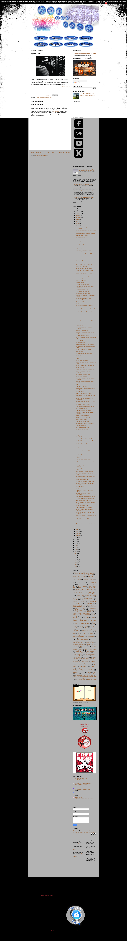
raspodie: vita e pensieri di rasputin (83, 783)
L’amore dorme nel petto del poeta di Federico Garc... (84, 510)
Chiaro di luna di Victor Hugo (82, 415)
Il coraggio (78, 246)
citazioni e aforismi (78, 592)
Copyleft (75, 599)
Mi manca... (78, 355)
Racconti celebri (77, 655)
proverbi (80, 654)
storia (85, 668)
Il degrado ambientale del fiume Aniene (85, 463)
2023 (76, 539)
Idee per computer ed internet (78, 855)
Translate (78, 82)
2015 (76, 555)
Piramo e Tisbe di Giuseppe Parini (83, 393)
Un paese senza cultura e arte (83, 293)
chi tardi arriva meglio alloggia (81, 784)
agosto (77, 219)
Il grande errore (79, 351)
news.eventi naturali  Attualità (81, 572)
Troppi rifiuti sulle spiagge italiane (83, 459)
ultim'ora (77, 673)
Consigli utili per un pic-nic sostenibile (84, 454)
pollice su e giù (91, 651)
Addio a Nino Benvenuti (81, 431)
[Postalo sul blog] (54, 95)
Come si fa (91, 592)
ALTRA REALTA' (79, 788)
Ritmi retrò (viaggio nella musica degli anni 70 (84, 658)
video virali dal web (80, 679)
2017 (76, 551)
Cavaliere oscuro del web (87, 93)
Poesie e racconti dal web (90, 649)
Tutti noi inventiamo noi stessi (82, 479)
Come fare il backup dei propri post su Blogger (84, 190)
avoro (90, 586)
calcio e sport (79, 589)
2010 (76, 564)
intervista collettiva (84, 626)
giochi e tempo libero (85, 619)
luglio (77, 221)
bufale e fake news (83, 587)
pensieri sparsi (90, 644)
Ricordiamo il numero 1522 (82, 443)
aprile (77, 529)
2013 (76, 559)
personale (94, 646)
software (94, 666)
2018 (76, 549)
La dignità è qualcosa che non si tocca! (85, 344)
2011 (76, 562)
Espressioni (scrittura (77, 613)
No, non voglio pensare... (81, 376)
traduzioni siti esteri (78, 672)
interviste (92, 626)
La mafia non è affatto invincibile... (83, 500)
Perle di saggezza (43, 97)
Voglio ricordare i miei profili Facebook (84, 471)
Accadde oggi (81, 576)
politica (78, 651)
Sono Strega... (79, 241)
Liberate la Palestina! (80, 301)
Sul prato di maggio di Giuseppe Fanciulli (85, 233)
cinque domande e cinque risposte (88, 590)
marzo (77, 531)
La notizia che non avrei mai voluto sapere (83, 177)
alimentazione (76, 578)
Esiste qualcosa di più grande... (83, 427)
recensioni (77, 657)
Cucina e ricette (77, 605)
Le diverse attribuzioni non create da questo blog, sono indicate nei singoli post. (84, 832)
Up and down (93, 673)
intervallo (75, 626)
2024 (76, 537)
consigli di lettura (90, 596)
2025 (76, 210)
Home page (50, 152)
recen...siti (93, 655)
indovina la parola (85, 623)
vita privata (77, 680)
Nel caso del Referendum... (82, 330)
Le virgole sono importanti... (82, 429)
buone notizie (92, 587)
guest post (93, 620)
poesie (83, 647)
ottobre (77, 215)
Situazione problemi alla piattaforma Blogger (84, 197)
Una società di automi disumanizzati (84, 353)
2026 (76, 208)
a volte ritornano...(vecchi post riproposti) (83, 574)
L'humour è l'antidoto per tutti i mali (84, 264)
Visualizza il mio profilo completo (87, 95)
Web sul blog (76, 830)
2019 (76, 547)
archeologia (87, 581)
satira (76, 660)
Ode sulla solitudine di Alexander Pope (84, 438)
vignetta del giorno (91, 679)
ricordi (94, 657)
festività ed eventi (77, 614)
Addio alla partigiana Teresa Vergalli (84, 507)
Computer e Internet (90, 594)
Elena (79, 843)
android (79, 579)
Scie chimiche (85, 661)
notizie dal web (90, 642)
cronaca (89, 603)
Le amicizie (78, 257)
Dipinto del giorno (80, 282)
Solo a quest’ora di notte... (82, 386)
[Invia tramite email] (53, 95)
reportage (86, 657)
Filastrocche (87, 614)
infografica (94, 623)
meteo (91, 633)
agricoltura (90, 576)
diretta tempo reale (92, 608)
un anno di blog (85, 673)
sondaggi (78, 668)
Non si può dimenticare (79, 794)
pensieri (83, 644)
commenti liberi (77, 594)
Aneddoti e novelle (89, 579)
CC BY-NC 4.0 (87, 834)
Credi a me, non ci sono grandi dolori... (85, 369)
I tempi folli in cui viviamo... (82, 419)
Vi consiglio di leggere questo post (84, 675)
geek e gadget (76, 619)
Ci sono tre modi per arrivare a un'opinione (85, 496)
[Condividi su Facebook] (57, 95)
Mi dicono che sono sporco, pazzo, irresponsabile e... (84, 299)
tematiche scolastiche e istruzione (82, 670)
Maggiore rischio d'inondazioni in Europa (85, 461)
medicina (83, 633)
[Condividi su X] (55, 95)
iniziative (90, 625)
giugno (77, 223)
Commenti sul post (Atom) (41, 155)
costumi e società (78, 601)
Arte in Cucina (78, 797)
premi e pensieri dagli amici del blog (83, 652)
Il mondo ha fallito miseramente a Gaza (85, 423)
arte (95, 581)
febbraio (78, 533)
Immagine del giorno (80, 622)
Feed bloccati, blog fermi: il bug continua (84, 53)
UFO (95, 672)
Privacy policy (51, 930)
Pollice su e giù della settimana (83, 374)
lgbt (74, 633)
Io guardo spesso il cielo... (82, 315)
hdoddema (66, 930)
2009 (76, 566)
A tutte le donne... (80, 445)
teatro (92, 668)
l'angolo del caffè (80, 629)
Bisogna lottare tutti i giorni (82, 360)
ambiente (93, 578)
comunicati (79, 596)
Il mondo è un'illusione (81, 280)
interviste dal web (77, 627)
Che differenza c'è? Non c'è (82, 433)
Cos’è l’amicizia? (79, 340)
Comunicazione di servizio (82, 317)
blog (74, 587)
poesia (76, 647)
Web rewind (83, 680)
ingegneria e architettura (80, 625)
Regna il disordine (80, 367)
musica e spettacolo (78, 636)
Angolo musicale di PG (77, 581)
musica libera (91, 636)
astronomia (81, 583)
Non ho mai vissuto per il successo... (84, 527)
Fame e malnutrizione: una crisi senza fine (85, 278)
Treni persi (78, 259)
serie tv (89, 664)
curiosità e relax (92, 606)
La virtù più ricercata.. (81, 342)
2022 (76, 541)
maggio (78, 225)
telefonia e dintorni (78, 669)
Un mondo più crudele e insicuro (83, 349)
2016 (76, 553)
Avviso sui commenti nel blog (82, 284)
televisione (90, 669)
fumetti (87, 617)
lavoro (90, 632)
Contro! (77, 488)
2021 (76, 543)
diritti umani (79, 610)
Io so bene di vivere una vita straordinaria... (86, 498)
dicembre (78, 211)
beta (94, 586)
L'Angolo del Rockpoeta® (89, 629)
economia (89, 611)
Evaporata (77, 792)
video (95, 678)
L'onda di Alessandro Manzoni (83, 404)
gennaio (78, 535)
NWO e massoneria (77, 644)
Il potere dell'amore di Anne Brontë (84, 268)
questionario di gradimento (90, 654)
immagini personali (92, 622)
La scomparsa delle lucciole (82, 505)
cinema (37, 97)
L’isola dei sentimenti (80, 260)
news (94, 638)
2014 (76, 557)
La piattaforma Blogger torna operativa (83, 184)
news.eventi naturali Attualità (89, 641)
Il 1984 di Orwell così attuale (82, 335)
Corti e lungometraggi (87, 599)
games (93, 617)
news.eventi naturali (82, 639)
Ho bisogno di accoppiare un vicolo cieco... (85, 481)
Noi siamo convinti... (80, 318)
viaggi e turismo (85, 678)
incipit (76, 623)
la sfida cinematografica (87, 630)
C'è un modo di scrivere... (81, 243)
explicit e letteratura (88, 613)
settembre (78, 217)
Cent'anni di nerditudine (81, 778)
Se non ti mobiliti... (80, 521)
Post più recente (36, 152)
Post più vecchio (64, 152)
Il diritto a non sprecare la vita (82, 276)
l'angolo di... (76, 630)
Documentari (80, 611)
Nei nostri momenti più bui (82, 235)
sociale (50, 97)
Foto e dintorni (77, 617)
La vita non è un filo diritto (82, 266)
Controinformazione (88, 598)
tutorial (89, 672)
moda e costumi (90, 635)
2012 (76, 560)
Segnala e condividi (88, 663)
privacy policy (56, 111)
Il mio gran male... (80, 435)
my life (74, 638)
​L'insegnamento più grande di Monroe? (83, 789)
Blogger (77, 930)
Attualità (93, 583)
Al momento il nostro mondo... (83, 421)
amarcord (86, 578)
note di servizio (77, 642)
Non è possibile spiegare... (82, 408)
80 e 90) (94, 572)
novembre (78, 213)
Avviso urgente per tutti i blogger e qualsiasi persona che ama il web (87, 170)
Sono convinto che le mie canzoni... (84, 410)
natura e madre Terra (83, 638)
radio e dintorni (86, 655)
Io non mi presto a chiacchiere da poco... (85, 406)
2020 (76, 545)
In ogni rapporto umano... (81, 425)
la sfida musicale (82, 632)
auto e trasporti (82, 586)
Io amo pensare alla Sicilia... (82, 289)
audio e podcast (82, 584)
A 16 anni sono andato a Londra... (83, 291)
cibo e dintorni (90, 589)
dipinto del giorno (80, 608)
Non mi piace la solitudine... (82, 237)
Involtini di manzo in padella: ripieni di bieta (84, 798)
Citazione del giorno (80, 391)
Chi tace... (78, 384)
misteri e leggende (78, 635)
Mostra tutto (94, 801)
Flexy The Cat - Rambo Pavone (81, 779)
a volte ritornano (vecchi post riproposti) (84, 573)
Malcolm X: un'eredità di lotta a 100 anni (85, 365)
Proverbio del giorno (80, 262)
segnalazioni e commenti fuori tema (79, 664)
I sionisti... (78, 303)
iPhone (86, 627)
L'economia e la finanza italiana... (83, 417)
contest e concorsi (77, 598)
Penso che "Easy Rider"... (81, 239)
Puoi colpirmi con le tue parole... (83, 248)
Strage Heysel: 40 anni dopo (82, 244)
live (78, 633)
